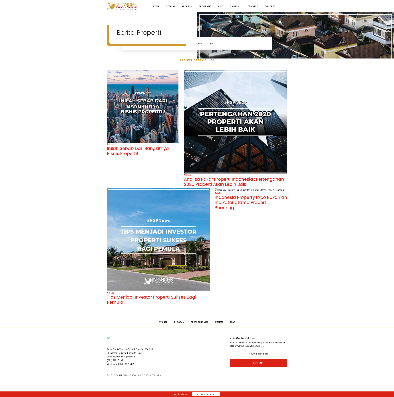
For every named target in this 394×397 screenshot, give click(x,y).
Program (179, 322)
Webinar (170, 6)
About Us (187, 6)
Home (156, 6)
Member (219, 322)
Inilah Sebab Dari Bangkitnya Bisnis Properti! (138, 151)
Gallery (234, 6)
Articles (110, 144)
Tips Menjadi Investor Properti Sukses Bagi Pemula (151, 299)
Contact (270, 6)
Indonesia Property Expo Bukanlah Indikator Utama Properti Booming (251, 202)
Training (253, 6)
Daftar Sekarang (205, 394)
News (199, 43)
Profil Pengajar (200, 322)
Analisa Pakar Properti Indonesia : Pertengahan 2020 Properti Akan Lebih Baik (234, 181)
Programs (205, 6)
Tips (210, 43)
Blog (220, 6)
